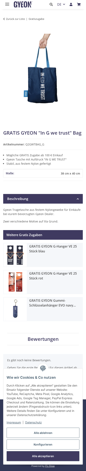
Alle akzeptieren (43, 456)
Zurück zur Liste (15, 19)
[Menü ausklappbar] (6, 2)
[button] (52, 4)
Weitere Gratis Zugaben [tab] (24, 235)
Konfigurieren (43, 444)
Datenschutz (33, 422)
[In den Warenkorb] (6, 31)
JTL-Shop (50, 466)
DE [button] (59, 4)
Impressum (14, 422)
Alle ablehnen (43, 432)
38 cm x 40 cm (70, 173)
